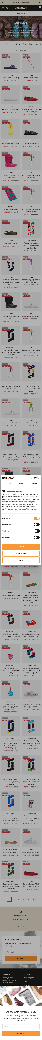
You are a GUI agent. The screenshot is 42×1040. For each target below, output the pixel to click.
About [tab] (34, 484)
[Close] (39, 988)
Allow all (21, 547)
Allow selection (21, 553)
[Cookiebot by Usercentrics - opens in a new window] (31, 478)
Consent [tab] (7, 484)
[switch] (37, 524)
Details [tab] (21, 484)
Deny (21, 560)
